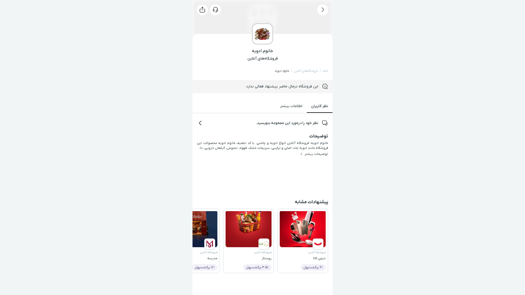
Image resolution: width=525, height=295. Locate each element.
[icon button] (322, 9)
